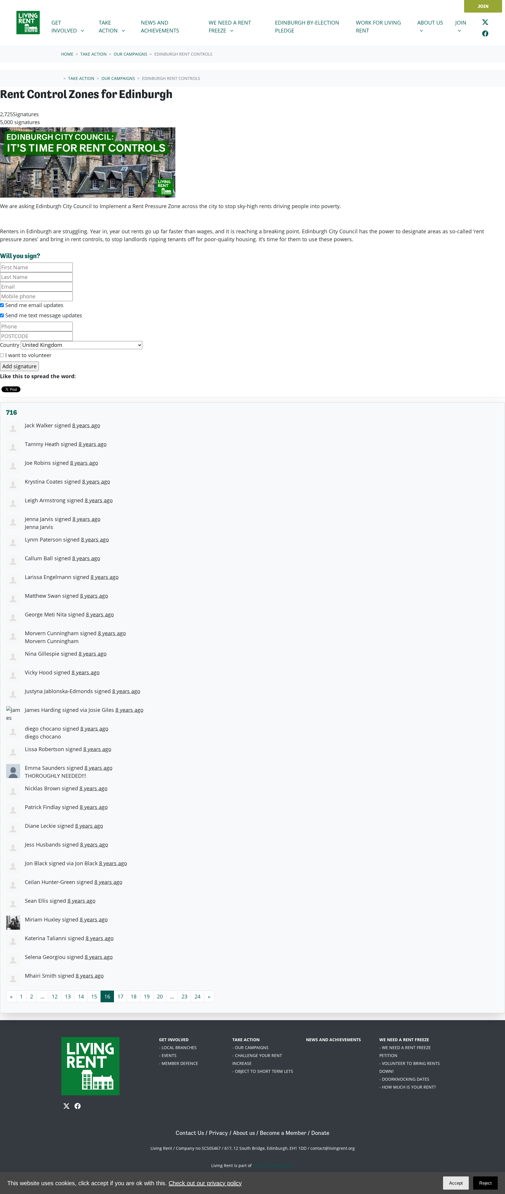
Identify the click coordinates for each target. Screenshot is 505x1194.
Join (483, 6)
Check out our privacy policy (205, 1183)
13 (68, 996)
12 (55, 996)
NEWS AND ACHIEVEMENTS (333, 1039)
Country (9, 344)
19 (147, 996)
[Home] (28, 22)
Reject (485, 1183)
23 (184, 996)
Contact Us (190, 1133)
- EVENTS (168, 1055)
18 (133, 996)
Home (67, 54)
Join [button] (464, 22)
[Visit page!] (485, 22)
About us (244, 1133)
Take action (93, 54)
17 (120, 996)
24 (197, 996)
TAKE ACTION (246, 1039)
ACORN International (273, 1165)
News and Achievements (160, 26)
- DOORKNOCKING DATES (404, 1079)
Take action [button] (117, 26)
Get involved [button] (71, 26)
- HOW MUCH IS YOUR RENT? (407, 1087)
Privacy (218, 1133)
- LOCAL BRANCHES (178, 1047)
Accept (456, 1183)
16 (107, 996)
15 (94, 996)
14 (81, 996)
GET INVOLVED (173, 1039)
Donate (320, 1133)
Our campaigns (130, 54)
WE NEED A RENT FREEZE (404, 1039)
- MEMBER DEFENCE (178, 1063)
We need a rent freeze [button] (235, 26)
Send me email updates (33, 305)
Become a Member (283, 1133)
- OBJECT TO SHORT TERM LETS (262, 1071)
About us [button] (433, 22)
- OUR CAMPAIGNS (250, 1047)
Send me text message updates (43, 315)
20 (160, 996)
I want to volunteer (27, 355)
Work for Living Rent (378, 26)
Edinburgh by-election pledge (307, 26)
